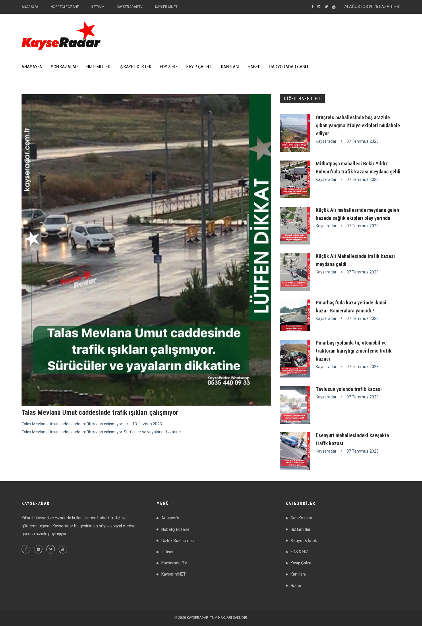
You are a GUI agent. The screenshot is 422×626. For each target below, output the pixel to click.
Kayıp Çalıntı (199, 66)
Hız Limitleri (99, 66)
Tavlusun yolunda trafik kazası (349, 389)
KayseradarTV (130, 7)
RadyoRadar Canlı (288, 66)
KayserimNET (166, 7)
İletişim (97, 7)
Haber (254, 66)
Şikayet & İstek (135, 66)
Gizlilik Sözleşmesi (178, 540)
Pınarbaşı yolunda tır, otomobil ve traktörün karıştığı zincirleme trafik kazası (354, 351)
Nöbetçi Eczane (65, 7)
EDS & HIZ (169, 66)
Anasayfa (30, 7)
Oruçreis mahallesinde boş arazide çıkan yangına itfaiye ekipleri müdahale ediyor (358, 125)
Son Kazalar (64, 66)
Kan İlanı (230, 66)
